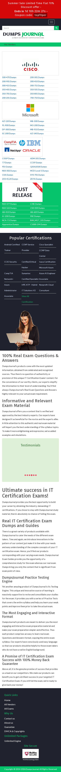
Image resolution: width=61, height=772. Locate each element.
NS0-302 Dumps (9, 171)
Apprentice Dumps (10, 224)
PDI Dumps (7, 166)
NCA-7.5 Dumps (9, 220)
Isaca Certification (47, 262)
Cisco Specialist (46, 244)
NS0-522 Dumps (9, 208)
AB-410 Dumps (9, 212)
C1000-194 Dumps (38, 224)
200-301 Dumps (37, 77)
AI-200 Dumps (8, 216)
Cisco (6, 48)
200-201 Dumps (9, 98)
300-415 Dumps (9, 85)
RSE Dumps (35, 216)
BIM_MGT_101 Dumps (40, 220)
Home (7, 700)
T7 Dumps (6, 162)
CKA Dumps (7, 175)
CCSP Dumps (36, 162)
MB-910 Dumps (37, 129)
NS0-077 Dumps (9, 204)
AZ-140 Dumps (37, 133)
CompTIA (15, 48)
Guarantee (9, 727)
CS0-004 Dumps (37, 208)
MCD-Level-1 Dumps (39, 171)
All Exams (9, 708)
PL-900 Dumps (8, 125)
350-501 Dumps (37, 89)
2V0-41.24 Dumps (10, 179)
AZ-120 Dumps (9, 121)
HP (34, 48)
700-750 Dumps (37, 98)
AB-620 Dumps (37, 212)
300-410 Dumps (37, 81)
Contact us (9, 718)
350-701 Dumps (9, 93)
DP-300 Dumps (9, 129)
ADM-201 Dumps (38, 158)
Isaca (41, 48)
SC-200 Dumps (8, 133)
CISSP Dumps (8, 158)
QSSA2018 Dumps (38, 166)
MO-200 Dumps (37, 125)
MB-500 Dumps (37, 121)
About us (8, 722)
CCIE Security (10, 262)
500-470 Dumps (9, 77)
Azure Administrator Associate (10, 290)
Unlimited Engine (12, 741)
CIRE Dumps (35, 204)
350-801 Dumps (37, 93)
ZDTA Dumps (36, 179)
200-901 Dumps (9, 81)
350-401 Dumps (9, 89)
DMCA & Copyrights (14, 731)
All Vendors (9, 704)
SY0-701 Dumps (37, 175)
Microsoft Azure (46, 267)
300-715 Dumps (37, 85)
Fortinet (26, 48)
